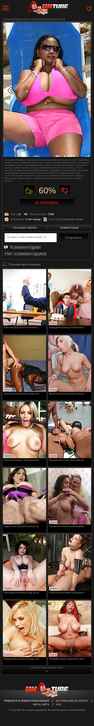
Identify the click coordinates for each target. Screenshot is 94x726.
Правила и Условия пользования (26, 700)
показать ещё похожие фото (47, 667)
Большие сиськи (73, 219)
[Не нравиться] (65, 190)
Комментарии (69, 227)
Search (89, 8)
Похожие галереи (25, 227)
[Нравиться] (29, 190)
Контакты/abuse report (72, 700)
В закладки (47, 203)
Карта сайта (41, 704)
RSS (58, 704)
